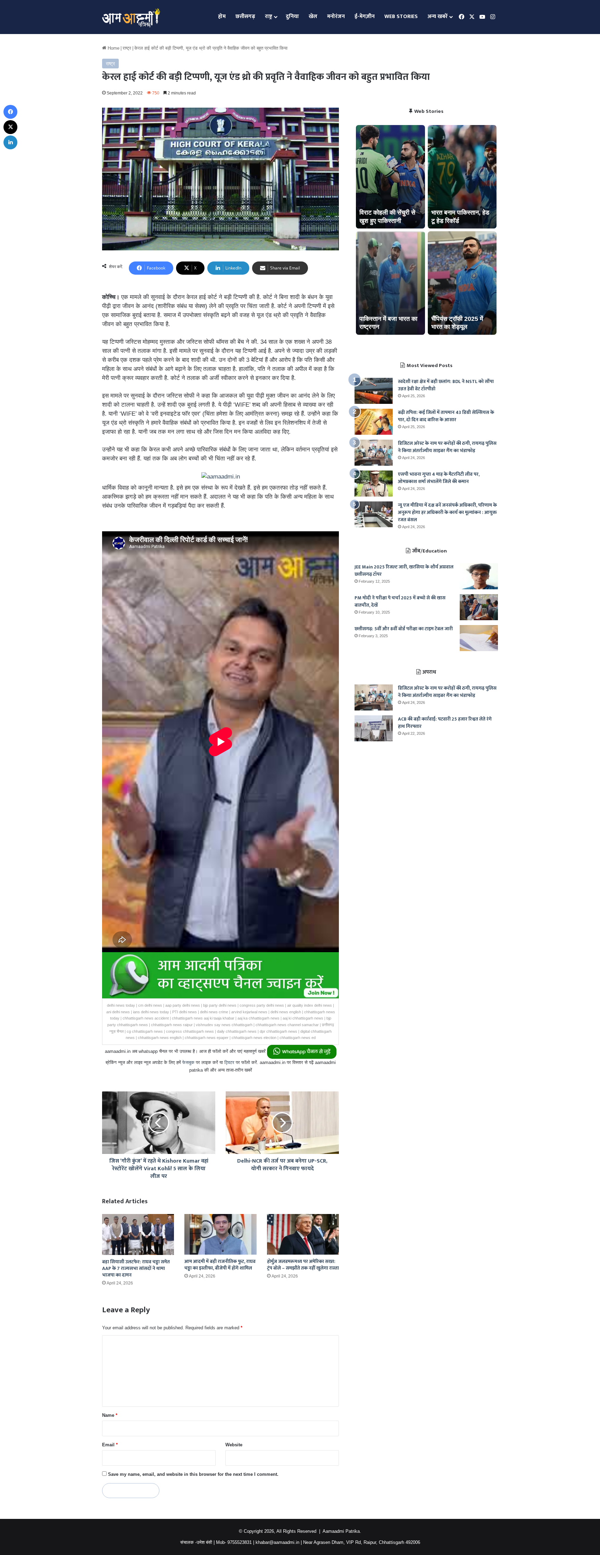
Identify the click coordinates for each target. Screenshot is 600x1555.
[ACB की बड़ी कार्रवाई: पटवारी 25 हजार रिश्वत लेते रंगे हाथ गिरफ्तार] (374, 728)
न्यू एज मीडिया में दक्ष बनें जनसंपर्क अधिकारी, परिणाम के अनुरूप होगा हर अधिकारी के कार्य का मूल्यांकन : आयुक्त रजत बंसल (447, 512)
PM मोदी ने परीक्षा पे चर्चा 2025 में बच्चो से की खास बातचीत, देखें (400, 601)
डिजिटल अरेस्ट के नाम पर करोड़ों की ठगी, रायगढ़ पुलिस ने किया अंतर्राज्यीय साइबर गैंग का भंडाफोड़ (447, 447)
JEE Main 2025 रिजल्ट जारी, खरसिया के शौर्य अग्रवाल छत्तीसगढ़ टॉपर (404, 570)
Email (110, 1444)
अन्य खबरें (437, 16)
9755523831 (239, 1542)
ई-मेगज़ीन (365, 16)
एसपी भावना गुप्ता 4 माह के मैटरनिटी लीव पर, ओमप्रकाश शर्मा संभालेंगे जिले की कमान (439, 477)
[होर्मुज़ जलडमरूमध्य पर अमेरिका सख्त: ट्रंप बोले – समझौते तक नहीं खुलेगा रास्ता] (303, 1234)
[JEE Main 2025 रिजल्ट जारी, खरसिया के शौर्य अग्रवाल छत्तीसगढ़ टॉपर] (479, 576)
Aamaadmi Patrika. (342, 1531)
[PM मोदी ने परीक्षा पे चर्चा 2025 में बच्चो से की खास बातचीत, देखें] (479, 607)
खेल (313, 16)
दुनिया (292, 16)
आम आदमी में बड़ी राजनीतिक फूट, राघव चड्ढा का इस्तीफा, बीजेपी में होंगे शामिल (220, 1264)
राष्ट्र (268, 16)
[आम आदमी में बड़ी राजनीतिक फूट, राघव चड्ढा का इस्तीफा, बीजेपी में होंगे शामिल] (220, 1234)
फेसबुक (188, 1062)
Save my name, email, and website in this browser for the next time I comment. (193, 1474)
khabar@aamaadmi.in (277, 1542)
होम (222, 16)
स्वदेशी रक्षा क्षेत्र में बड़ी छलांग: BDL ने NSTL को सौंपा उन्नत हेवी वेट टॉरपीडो (446, 385)
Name (109, 1415)
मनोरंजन (336, 16)
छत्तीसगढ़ (245, 16)
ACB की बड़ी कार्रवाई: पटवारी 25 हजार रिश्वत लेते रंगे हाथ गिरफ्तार (445, 722)
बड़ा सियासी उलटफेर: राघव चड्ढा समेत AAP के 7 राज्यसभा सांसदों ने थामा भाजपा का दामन (136, 1268)
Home (112, 48)
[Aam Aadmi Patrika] (131, 17)
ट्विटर (229, 1062)
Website (233, 1444)
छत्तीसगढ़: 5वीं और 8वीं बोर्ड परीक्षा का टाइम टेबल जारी (404, 629)
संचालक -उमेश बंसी (196, 1542)
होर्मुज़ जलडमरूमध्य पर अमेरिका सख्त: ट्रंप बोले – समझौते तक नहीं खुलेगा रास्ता (303, 1264)
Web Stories (401, 16)
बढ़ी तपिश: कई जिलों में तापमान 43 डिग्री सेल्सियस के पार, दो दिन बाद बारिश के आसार (446, 416)
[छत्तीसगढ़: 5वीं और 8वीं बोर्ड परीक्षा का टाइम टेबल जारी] (479, 638)
